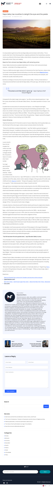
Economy (7, 440)
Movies (6, 436)
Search (6, 402)
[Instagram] (46, 3)
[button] (40, 3)
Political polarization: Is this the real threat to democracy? (19, 421)
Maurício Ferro (7, 16)
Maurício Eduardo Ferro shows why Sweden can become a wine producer (23, 278)
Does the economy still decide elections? (15, 426)
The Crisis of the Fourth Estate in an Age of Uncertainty (18, 424)
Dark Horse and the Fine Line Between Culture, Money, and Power (20, 417)
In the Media (8, 452)
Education (7, 443)
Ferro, (48, 267)
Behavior (5, 11)
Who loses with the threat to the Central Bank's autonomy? (17, 345)
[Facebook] (50, 3)
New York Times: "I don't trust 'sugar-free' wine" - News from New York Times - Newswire (27, 282)
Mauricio (14, 181)
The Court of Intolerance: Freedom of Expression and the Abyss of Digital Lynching (25, 419)
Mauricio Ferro (44, 72)
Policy (6, 454)
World (6, 450)
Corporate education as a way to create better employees (35, 345)
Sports (6, 445)
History (6, 447)
